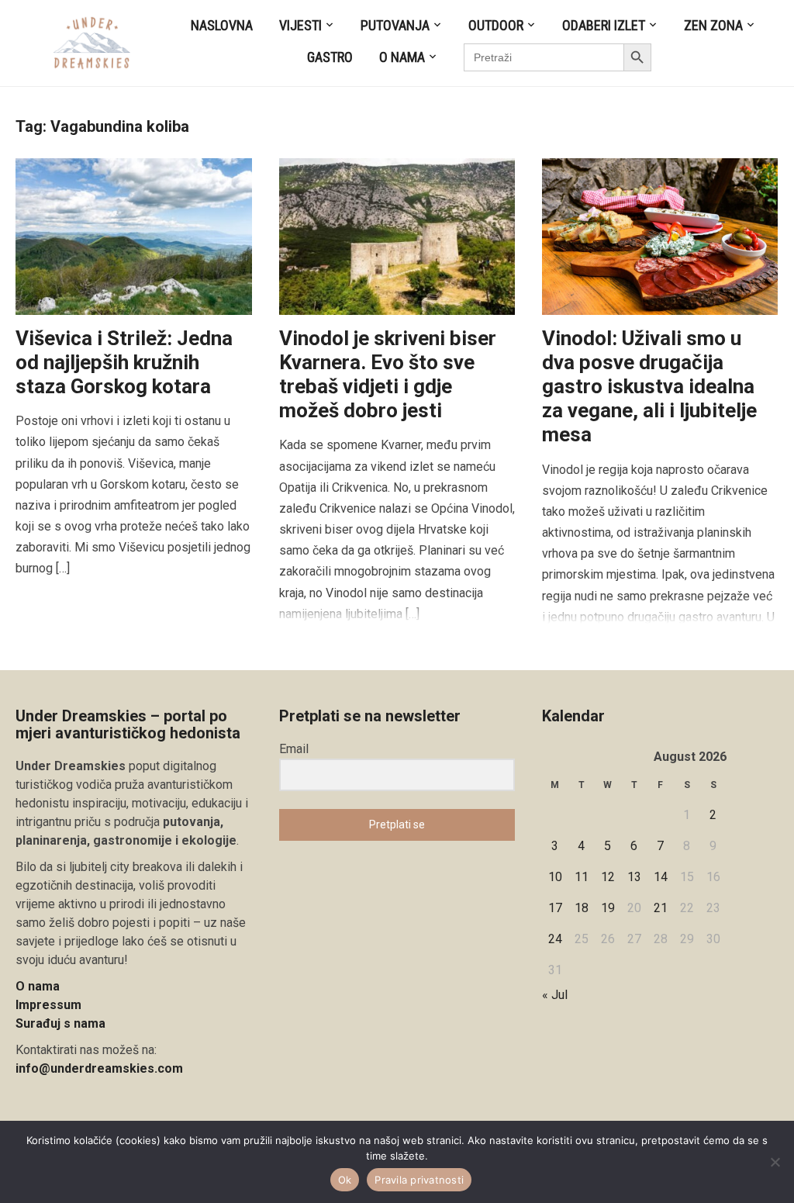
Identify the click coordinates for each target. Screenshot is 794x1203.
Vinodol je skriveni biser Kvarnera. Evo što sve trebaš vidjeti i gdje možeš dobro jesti (387, 375)
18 (582, 908)
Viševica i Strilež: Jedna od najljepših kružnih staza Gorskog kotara (124, 362)
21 (661, 908)
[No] (774, 1162)
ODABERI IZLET (603, 25)
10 (555, 876)
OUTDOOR (495, 25)
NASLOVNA (222, 25)
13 (634, 876)
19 (608, 908)
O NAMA (402, 57)
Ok (345, 1180)
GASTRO (330, 57)
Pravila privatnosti (419, 1180)
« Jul (555, 994)
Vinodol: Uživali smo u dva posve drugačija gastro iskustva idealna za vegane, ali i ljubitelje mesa (649, 387)
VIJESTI (300, 25)
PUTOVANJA (395, 25)
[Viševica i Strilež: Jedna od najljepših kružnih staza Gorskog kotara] (134, 235)
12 (608, 876)
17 (555, 908)
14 (661, 876)
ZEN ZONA (713, 25)
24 (555, 939)
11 (582, 876)
